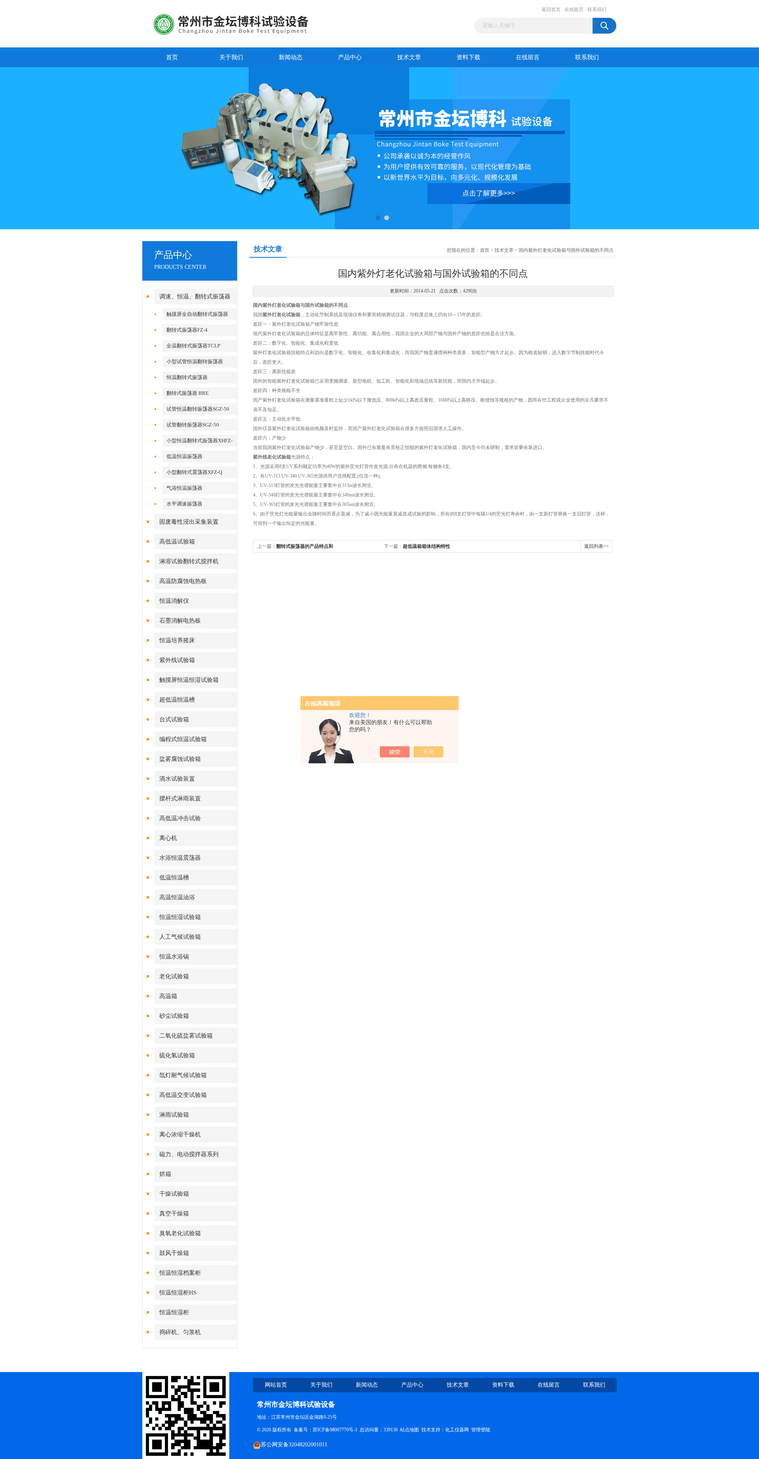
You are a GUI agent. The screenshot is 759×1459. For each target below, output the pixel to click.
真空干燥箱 (174, 1213)
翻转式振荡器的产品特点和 (304, 546)
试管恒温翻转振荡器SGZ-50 (197, 409)
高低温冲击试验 (180, 818)
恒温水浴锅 (174, 956)
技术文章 (409, 57)
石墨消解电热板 (180, 620)
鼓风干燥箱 (174, 1253)
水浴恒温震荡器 (180, 858)
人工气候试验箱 (180, 937)
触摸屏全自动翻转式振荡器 (197, 314)
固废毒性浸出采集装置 (189, 522)
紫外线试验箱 (177, 660)
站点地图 (409, 1430)
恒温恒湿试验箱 (180, 917)
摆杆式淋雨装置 (180, 798)
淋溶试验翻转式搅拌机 (189, 561)
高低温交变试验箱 (183, 1095)
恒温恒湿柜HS (177, 1292)
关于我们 (231, 57)
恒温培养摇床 (177, 640)
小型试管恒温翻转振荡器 (194, 361)
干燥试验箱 (174, 1194)
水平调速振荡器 (184, 504)
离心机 (168, 838)
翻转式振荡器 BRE (187, 393)
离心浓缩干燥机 (180, 1134)
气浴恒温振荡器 (184, 488)
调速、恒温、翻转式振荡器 (194, 296)
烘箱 (165, 1174)
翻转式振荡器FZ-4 (187, 330)
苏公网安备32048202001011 (294, 1445)
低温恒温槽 (174, 877)
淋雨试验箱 (174, 1115)
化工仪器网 (457, 1430)
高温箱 (168, 996)
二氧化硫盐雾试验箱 (186, 1035)
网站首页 (276, 1385)
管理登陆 (480, 1430)
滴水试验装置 (177, 779)
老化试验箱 (174, 976)
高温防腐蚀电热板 (183, 581)
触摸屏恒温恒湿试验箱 (189, 680)
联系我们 (596, 9)
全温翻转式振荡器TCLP (193, 346)
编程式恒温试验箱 (183, 739)
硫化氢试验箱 (177, 1055)
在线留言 (574, 9)
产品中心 (350, 57)
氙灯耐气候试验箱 (183, 1075)
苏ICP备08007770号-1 (335, 1430)
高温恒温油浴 (177, 897)
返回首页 (551, 9)
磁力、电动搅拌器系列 (189, 1154)
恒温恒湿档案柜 (180, 1273)
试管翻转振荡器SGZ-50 (192, 425)
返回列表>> (596, 546)
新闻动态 (290, 57)
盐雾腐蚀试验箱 (180, 759)
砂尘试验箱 (174, 1016)
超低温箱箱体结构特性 (426, 546)
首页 (172, 57)
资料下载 (468, 57)
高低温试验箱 (177, 541)
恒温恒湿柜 (174, 1312)
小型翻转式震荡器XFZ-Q (194, 472)
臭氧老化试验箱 (180, 1233)
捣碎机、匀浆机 (180, 1332)
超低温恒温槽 (177, 699)
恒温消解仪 (174, 601)
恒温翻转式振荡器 (187, 377)
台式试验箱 (174, 719)
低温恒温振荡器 (184, 456)
